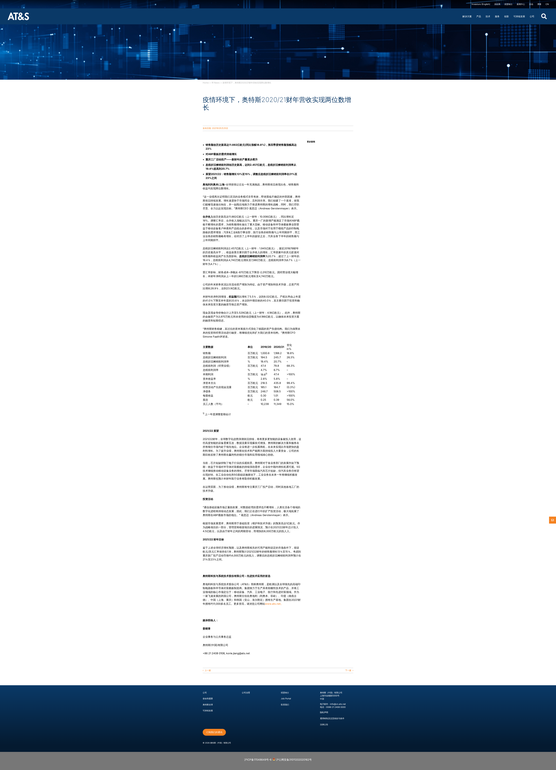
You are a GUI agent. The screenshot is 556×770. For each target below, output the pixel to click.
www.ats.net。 (274, 603)
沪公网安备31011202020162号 (293, 759)
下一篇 (348, 670)
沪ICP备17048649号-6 (257, 759)
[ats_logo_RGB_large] (18, 9)
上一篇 (208, 670)
